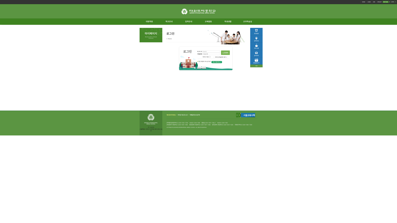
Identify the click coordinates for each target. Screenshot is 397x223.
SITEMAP (379, 1)
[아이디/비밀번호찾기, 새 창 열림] (220, 57)
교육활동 (208, 22)
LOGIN (369, 1)
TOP (256, 65)
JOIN (374, 1)
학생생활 (227, 22)
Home (170, 38)
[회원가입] (216, 62)
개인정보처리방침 (171, 115)
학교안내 (169, 22)
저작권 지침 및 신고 (183, 115)
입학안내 (188, 22)
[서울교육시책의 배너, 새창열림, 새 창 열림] (249, 113)
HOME (363, 1)
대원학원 (149, 22)
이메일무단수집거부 (195, 115)
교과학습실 (247, 22)
